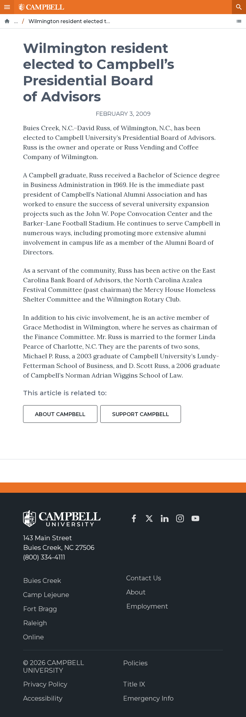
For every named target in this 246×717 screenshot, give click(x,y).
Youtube (195, 518)
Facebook (134, 518)
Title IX (134, 684)
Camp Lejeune (46, 595)
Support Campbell (140, 414)
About (136, 592)
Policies (135, 663)
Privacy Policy (45, 684)
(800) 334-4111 (44, 557)
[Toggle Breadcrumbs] (239, 21)
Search (239, 7)
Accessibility (42, 698)
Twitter (149, 518)
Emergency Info (148, 698)
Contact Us (143, 578)
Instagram (180, 518)
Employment (147, 606)
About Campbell (60, 414)
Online (33, 637)
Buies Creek (42, 581)
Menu (7, 7)
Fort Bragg (40, 609)
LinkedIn (164, 518)
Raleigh (35, 623)
